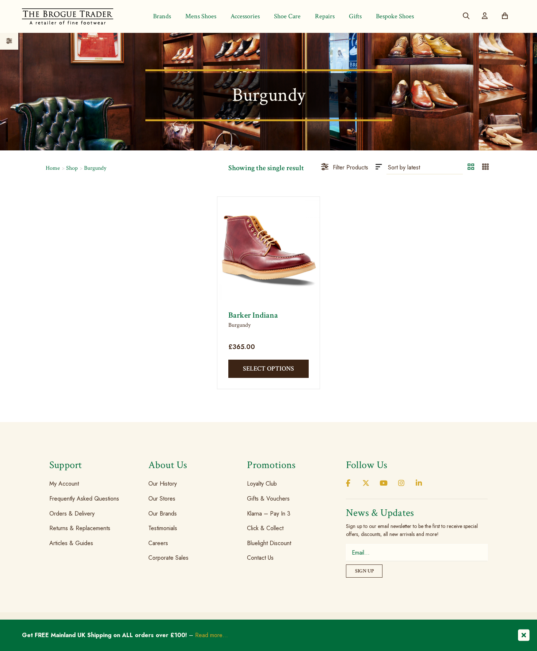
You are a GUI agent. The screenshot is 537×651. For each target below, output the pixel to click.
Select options (268, 368)
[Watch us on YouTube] (383, 483)
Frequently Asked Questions (84, 498)
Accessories (245, 16)
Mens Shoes (200, 16)
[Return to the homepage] (67, 16)
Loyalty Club (262, 483)
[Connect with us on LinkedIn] (419, 483)
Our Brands (162, 513)
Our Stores (161, 498)
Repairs (325, 16)
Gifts (355, 16)
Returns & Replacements (79, 528)
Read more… (211, 635)
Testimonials (162, 528)
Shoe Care (287, 16)
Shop (72, 168)
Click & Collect (265, 528)
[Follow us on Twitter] (365, 483)
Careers (158, 543)
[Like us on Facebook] (348, 483)
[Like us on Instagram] (401, 483)
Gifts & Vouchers (268, 498)
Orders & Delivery (72, 513)
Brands (162, 16)
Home (53, 168)
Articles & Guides (71, 543)
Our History (162, 483)
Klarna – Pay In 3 (268, 513)
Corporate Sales (168, 558)
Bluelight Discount (269, 543)
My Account (64, 483)
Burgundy (95, 168)
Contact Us (260, 558)
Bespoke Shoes (395, 16)
